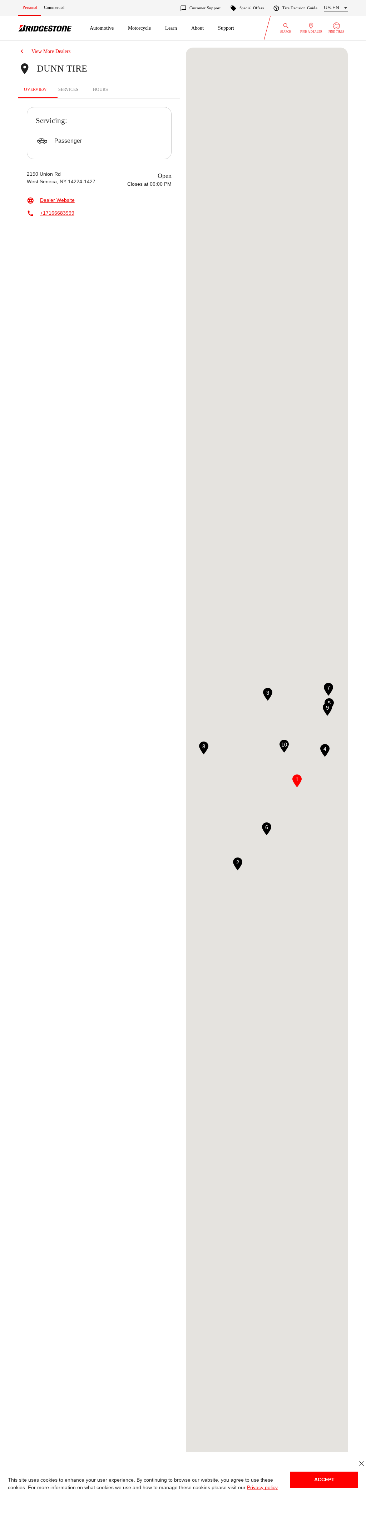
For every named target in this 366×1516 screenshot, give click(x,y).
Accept (324, 1480)
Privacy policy (254, 1488)
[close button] (361, 1463)
